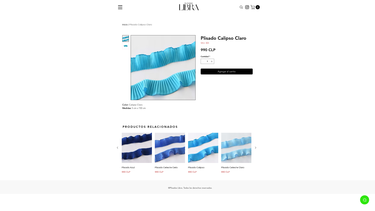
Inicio (125, 24)
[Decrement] (203, 61)
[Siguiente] (255, 147)
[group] (186, 153)
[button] (256, 7)
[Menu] (119, 7)
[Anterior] (117, 147)
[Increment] (212, 61)
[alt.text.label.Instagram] (247, 7)
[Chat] (364, 199)
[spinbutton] (207, 61)
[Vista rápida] (137, 148)
